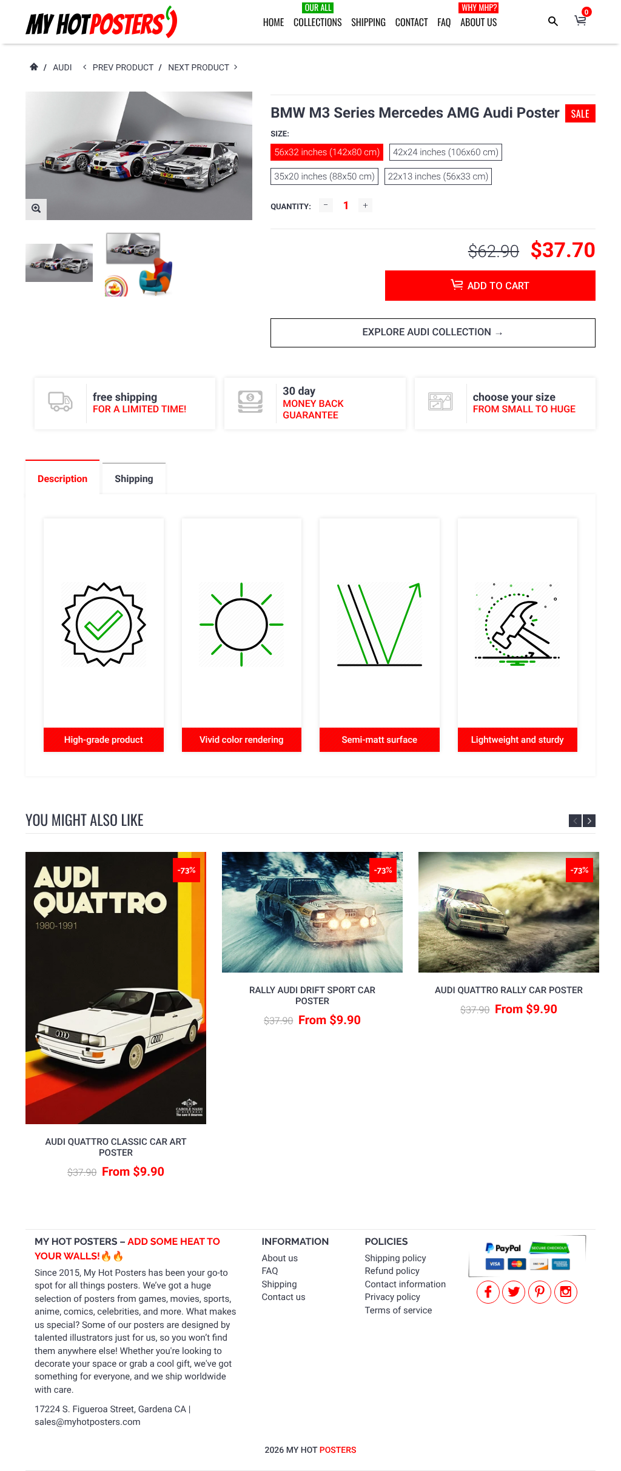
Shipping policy (395, 1258)
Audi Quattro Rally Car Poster (509, 990)
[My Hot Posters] (101, 22)
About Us (478, 15)
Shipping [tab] (134, 478)
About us (280, 1258)
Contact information (405, 1284)
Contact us (284, 1297)
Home (273, 22)
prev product (126, 68)
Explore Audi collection (428, 332)
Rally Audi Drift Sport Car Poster (312, 996)
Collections (318, 15)
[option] (59, 263)
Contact (411, 22)
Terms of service (398, 1310)
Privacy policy (392, 1297)
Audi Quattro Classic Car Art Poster (115, 1147)
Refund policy (392, 1270)
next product (201, 68)
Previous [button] (575, 820)
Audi (62, 68)
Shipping (368, 22)
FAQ (444, 22)
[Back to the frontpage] (33, 68)
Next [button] (589, 820)
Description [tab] (62, 478)
